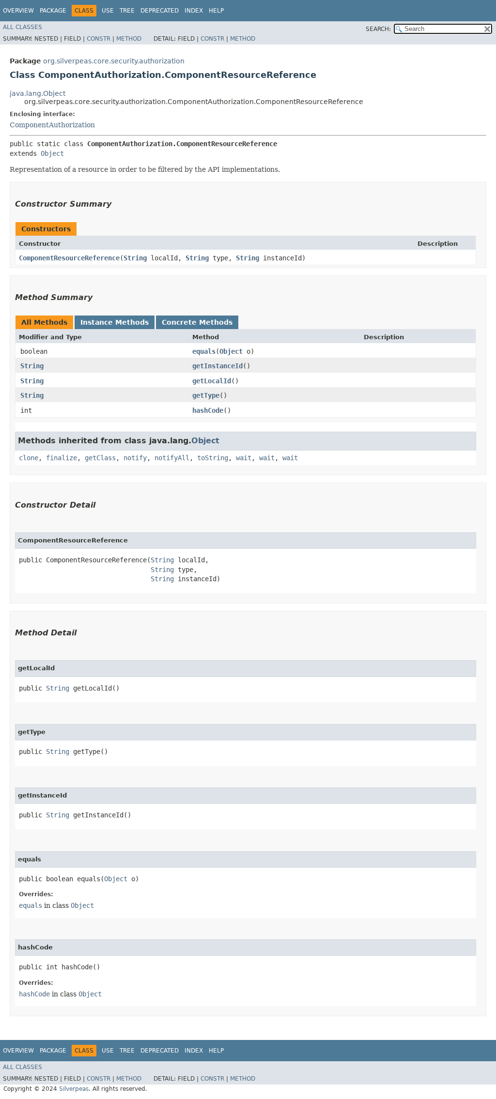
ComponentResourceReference (69, 258)
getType (205, 395)
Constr (98, 38)
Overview (18, 10)
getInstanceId (217, 366)
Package (53, 10)
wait (243, 458)
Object (52, 153)
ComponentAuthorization (52, 125)
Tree (127, 10)
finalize (61, 458)
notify (135, 458)
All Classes (22, 27)
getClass (100, 458)
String (135, 258)
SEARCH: (378, 29)
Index (194, 10)
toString (212, 458)
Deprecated (159, 10)
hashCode (207, 410)
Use (108, 10)
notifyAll (172, 458)
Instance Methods (114, 322)
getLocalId (211, 381)
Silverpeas (74, 1088)
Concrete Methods (197, 322)
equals (204, 351)
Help (216, 10)
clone (28, 458)
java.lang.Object (37, 93)
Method (128, 38)
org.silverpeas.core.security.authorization (114, 61)
